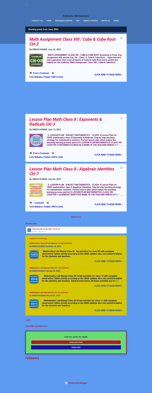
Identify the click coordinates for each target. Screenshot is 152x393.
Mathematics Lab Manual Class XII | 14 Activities (49, 268)
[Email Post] (53, 73)
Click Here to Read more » (108, 74)
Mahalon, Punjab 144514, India (49, 77)
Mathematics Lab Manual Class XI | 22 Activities (48, 292)
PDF (78, 21)
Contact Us (37, 21)
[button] (121, 38)
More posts (76, 217)
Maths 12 (106, 21)
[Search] (125, 5)
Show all (118, 29)
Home (49, 21)
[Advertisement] (76, 97)
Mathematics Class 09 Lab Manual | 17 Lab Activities (50, 243)
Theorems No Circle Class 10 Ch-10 (46, 229)
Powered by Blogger (77, 383)
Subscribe (76, 347)
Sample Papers (90, 21)
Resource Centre (63, 21)
